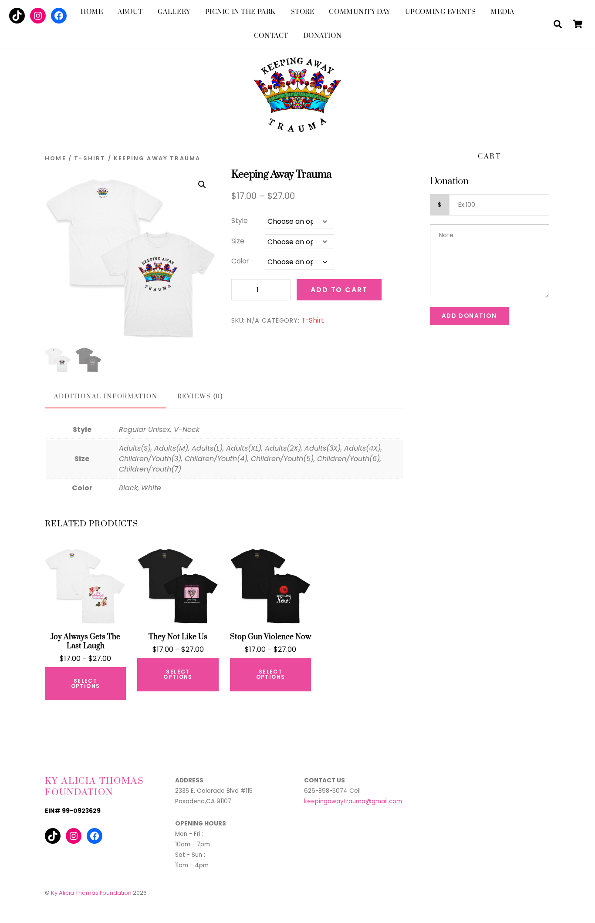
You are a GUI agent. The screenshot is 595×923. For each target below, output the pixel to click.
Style (239, 220)
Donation (322, 36)
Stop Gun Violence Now (270, 637)
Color (240, 261)
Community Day (359, 12)
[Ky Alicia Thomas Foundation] (297, 123)
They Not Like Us (178, 637)
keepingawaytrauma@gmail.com (353, 801)
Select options (85, 683)
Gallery (174, 12)
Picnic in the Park (240, 12)
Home (92, 12)
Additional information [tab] (106, 397)
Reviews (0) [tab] (200, 397)
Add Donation (469, 316)
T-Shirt (89, 158)
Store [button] (302, 12)
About (130, 12)
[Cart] (577, 24)
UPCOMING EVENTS (440, 12)
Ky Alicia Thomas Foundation (91, 893)
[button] (202, 184)
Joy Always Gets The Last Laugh (85, 642)
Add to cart (339, 290)
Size (237, 241)
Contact (271, 36)
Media (502, 12)
